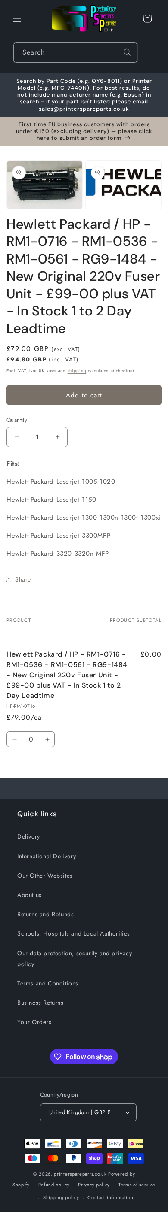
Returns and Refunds (45, 914)
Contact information (110, 1197)
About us (29, 895)
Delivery (28, 836)
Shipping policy (61, 1197)
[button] (17, 18)
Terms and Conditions (47, 983)
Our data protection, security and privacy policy (74, 958)
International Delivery (46, 856)
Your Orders (34, 1022)
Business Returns (40, 1002)
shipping (77, 370)
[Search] (127, 52)
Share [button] (23, 579)
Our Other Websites (45, 875)
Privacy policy (94, 1184)
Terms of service (137, 1184)
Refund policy (54, 1184)
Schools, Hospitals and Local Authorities (73, 933)
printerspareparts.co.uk (80, 1173)
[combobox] (75, 52)
